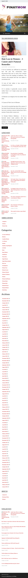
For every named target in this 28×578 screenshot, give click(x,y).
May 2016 (4, 477)
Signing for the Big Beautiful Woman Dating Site (10, 538)
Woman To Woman (6, 274)
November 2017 (5, 440)
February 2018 (5, 433)
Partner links (4, 225)
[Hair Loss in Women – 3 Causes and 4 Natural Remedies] (14, 48)
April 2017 (4, 453)
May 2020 (4, 373)
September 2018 (5, 418)
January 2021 (5, 356)
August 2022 (4, 329)
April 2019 (4, 402)
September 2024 (5, 318)
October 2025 (5, 303)
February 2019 (5, 407)
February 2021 (5, 353)
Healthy (3, 243)
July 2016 (4, 473)
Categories (4, 221)
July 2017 (4, 446)
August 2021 (4, 349)
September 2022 (5, 327)
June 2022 (4, 334)
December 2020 (5, 358)
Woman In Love (5, 270)
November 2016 (5, 464)
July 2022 (4, 331)
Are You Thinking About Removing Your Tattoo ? (11, 563)
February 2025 (5, 307)
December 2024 (5, 311)
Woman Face (4, 267)
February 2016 (5, 484)
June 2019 (4, 398)
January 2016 (5, 486)
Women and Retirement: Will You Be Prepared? (10, 543)
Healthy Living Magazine (7, 245)
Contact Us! (4, 494)
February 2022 (5, 342)
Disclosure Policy (5, 497)
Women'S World (5, 287)
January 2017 (5, 460)
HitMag (14, 576)
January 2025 (5, 309)
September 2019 (5, 391)
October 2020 (5, 362)
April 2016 (4, 480)
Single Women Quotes (6, 261)
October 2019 (5, 389)
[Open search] (25, 33)
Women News (5, 281)
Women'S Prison (5, 285)
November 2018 (5, 413)
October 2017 (5, 442)
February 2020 (5, 380)
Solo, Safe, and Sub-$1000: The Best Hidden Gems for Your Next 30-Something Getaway (18, 172)
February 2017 (5, 458)
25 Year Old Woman (6, 234)
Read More (4, 127)
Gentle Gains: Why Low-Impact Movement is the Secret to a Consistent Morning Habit (18, 137)
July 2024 (4, 320)
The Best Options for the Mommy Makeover (10, 553)
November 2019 (5, 387)
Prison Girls (4, 256)
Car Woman (4, 241)
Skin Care (4, 263)
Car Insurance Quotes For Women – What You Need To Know (13, 548)
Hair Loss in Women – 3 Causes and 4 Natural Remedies (12, 62)
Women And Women (6, 278)
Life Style (4, 247)
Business (4, 236)
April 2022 (4, 338)
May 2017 (4, 451)
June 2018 (4, 424)
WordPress (9, 576)
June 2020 (4, 371)
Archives (4, 223)
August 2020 (4, 367)
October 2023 (5, 325)
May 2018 (4, 427)
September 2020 (5, 365)
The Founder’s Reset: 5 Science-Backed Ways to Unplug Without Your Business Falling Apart (18, 180)
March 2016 (4, 482)
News (3, 250)
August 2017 (4, 444)
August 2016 (4, 471)
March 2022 (4, 340)
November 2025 (5, 300)
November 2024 (5, 314)
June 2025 (4, 305)
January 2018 (5, 435)
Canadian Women (5, 239)
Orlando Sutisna (12, 66)
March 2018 (4, 431)
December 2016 (5, 462)
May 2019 (4, 400)
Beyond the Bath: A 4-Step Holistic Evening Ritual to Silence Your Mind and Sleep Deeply (18, 155)
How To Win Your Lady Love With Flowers (10, 558)
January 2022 (5, 345)
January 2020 (5, 382)
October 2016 (5, 466)
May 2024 (4, 322)
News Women (5, 252)
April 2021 (4, 351)
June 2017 (4, 449)
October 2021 (5, 347)
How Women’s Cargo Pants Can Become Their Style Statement (13, 521)
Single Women (5, 258)
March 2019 (4, 404)
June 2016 (4, 475)
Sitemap (3, 499)
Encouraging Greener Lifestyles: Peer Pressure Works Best (12, 533)
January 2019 (5, 409)
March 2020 (4, 378)
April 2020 (4, 376)
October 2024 (5, 316)
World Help (4, 289)
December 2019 (5, 384)
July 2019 (4, 396)
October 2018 (5, 415)
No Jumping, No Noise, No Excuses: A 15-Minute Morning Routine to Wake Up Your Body (18, 190)
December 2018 (5, 411)
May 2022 (4, 336)
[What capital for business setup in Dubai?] (6, 211)
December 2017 (5, 438)
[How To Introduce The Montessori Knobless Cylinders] (6, 204)
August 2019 (4, 393)
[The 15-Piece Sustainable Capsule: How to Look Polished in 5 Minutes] (6, 196)
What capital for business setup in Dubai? (18, 211)
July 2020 (4, 369)
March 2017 (4, 455)
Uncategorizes (5, 265)
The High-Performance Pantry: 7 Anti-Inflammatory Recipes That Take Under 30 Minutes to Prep (18, 163)
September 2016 (5, 469)
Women (3, 276)
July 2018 (4, 422)
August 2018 (4, 420)
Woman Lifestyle (5, 272)
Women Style (4, 56)
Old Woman (4, 254)
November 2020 (5, 360)
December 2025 (5, 298)
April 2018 (4, 429)
